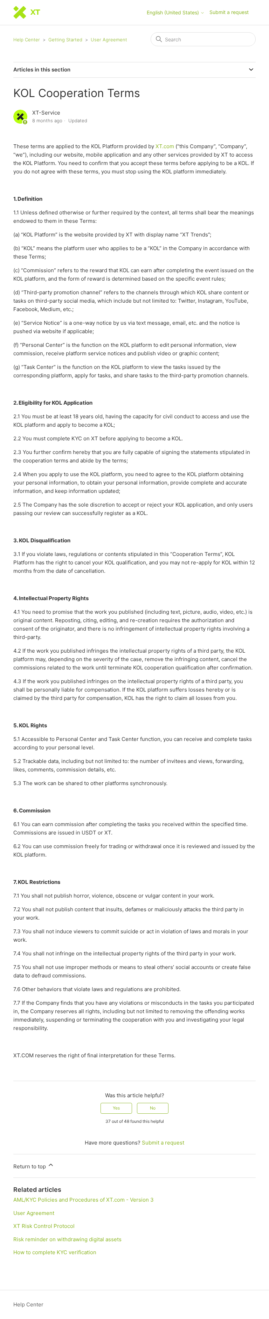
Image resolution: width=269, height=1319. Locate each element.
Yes (116, 1108)
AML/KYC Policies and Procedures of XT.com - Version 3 (83, 1199)
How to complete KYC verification (54, 1252)
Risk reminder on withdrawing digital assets (67, 1239)
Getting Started (65, 39)
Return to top (30, 1166)
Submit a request (229, 12)
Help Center (26, 39)
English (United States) (173, 12)
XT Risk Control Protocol (44, 1226)
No (153, 1108)
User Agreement (109, 39)
